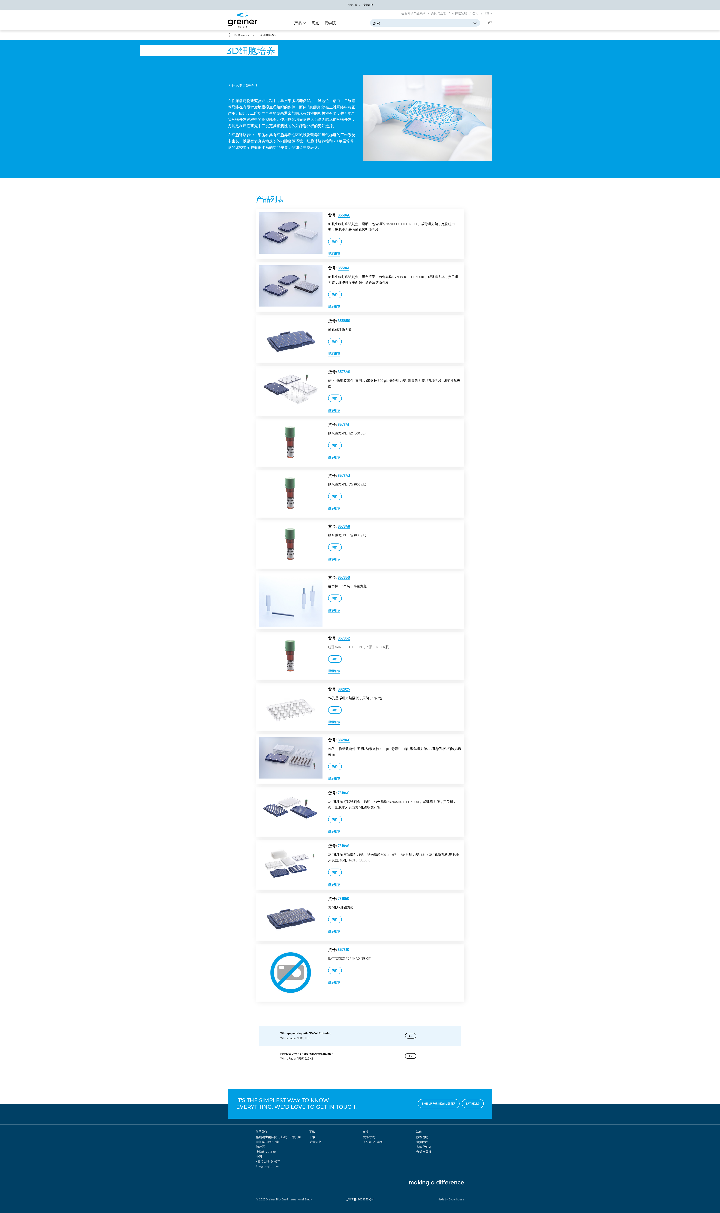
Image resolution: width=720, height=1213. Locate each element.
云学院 (330, 22)
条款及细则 (423, 1146)
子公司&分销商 (373, 1142)
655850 (344, 320)
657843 (344, 475)
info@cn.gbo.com (267, 1166)
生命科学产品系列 (413, 13)
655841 (343, 268)
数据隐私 (422, 1142)
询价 (335, 241)
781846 (343, 845)
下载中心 (352, 4)
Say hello (473, 1103)
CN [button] (487, 13)
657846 (344, 526)
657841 (343, 424)
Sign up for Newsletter (438, 1103)
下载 (312, 1137)
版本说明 (422, 1137)
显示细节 (334, 253)
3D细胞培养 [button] (267, 35)
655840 (344, 215)
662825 (344, 689)
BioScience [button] (240, 35)
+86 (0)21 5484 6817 (268, 1161)
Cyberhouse (456, 1199)
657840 (344, 371)
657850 (344, 577)
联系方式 (369, 1137)
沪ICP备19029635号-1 (360, 1199)
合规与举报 (423, 1151)
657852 (344, 638)
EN (410, 1035)
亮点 (315, 22)
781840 (343, 793)
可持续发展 (459, 13)
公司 (475, 13)
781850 (343, 898)
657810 (343, 949)
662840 (344, 740)
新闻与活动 (439, 13)
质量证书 (368, 4)
